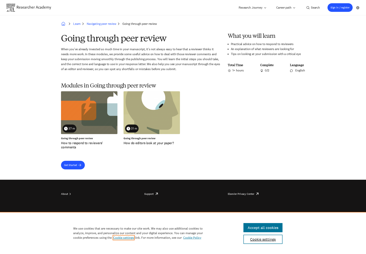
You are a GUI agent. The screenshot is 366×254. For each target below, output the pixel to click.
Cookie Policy (192, 238)
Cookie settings (123, 238)
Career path (283, 8)
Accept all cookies (263, 227)
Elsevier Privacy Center (241, 194)
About (64, 194)
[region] (183, 233)
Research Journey (250, 8)
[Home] (34, 7)
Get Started (70, 165)
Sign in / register (340, 7)
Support (149, 194)
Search (315, 8)
